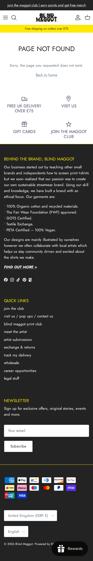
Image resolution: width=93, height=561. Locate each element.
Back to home (46, 75)
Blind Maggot (24, 544)
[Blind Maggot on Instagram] (12, 280)
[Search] (16, 17)
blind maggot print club (23, 324)
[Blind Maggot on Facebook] (6, 280)
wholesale (11, 363)
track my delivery (17, 355)
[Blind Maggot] (46, 17)
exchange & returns (19, 347)
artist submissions (18, 339)
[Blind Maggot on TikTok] (18, 280)
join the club (14, 308)
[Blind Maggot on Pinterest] (24, 280)
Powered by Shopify (47, 544)
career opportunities (20, 370)
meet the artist (15, 331)
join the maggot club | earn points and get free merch (46, 5)
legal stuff (11, 378)
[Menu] (5, 17)
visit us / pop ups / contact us (28, 316)
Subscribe (18, 446)
